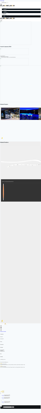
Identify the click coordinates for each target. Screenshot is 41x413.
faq (0, 353)
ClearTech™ (5, 9)
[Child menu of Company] (7, 8)
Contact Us (5, 17)
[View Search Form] (1, 4)
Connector (1, 350)
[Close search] (1, 406)
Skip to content (2, 0)
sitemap (1, 356)
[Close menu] (0, 393)
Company (2, 334)
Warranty (2, 344)
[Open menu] (1, 20)
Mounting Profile (5, 399)
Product (1, 347)
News (1, 341)
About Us (1, 336)
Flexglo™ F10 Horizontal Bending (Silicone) (7, 181)
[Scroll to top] (1, 391)
